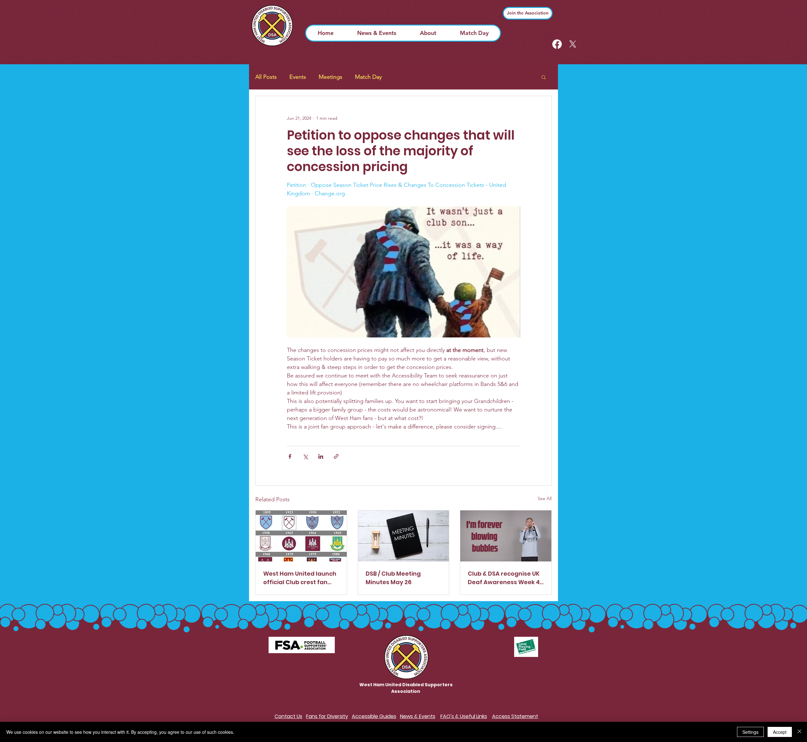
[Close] (799, 732)
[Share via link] (336, 456)
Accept (780, 732)
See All (545, 498)
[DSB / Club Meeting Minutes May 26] (403, 535)
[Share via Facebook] (290, 456)
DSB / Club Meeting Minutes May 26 (393, 578)
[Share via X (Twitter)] (305, 456)
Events (297, 76)
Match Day (368, 76)
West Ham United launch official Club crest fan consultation (299, 578)
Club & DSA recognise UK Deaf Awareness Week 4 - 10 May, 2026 (504, 578)
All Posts (266, 76)
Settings (750, 732)
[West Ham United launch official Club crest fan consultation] (301, 535)
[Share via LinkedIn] (321, 456)
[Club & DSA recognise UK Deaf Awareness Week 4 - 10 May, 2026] (505, 535)
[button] (544, 76)
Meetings (330, 76)
